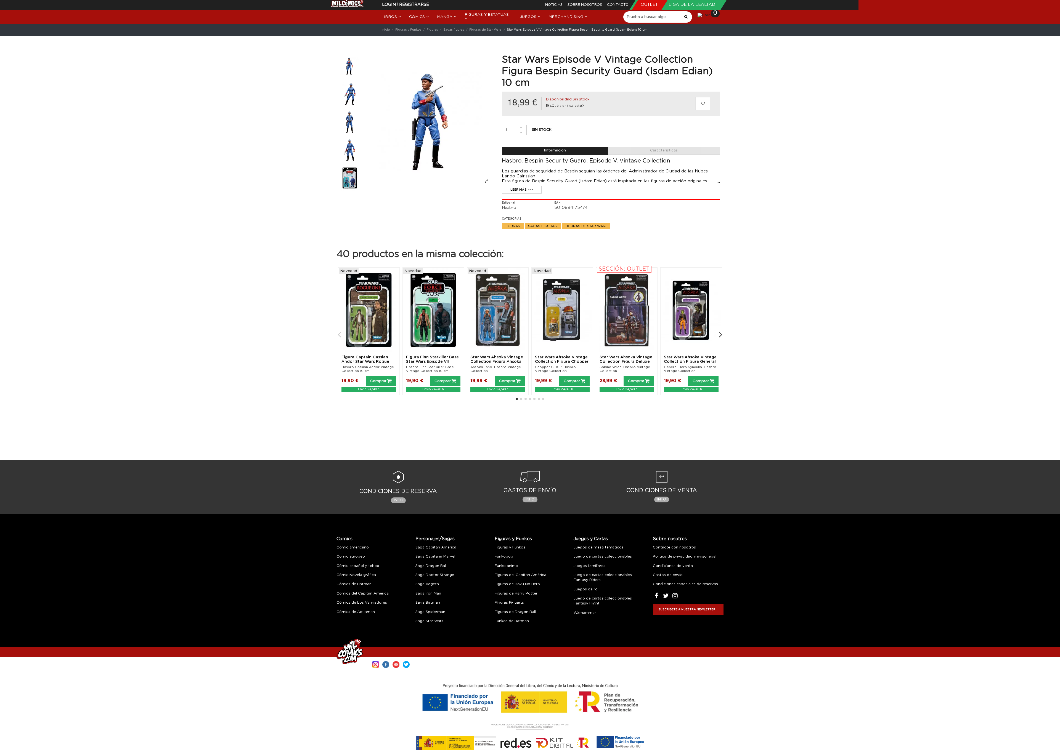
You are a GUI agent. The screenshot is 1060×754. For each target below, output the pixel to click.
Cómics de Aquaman (355, 612)
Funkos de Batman (512, 621)
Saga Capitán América (435, 547)
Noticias (554, 5)
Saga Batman (427, 602)
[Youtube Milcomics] (396, 664)
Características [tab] (664, 150)
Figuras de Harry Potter (516, 593)
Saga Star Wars (429, 621)
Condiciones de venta (673, 566)
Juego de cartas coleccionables (603, 556)
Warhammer (585, 613)
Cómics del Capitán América (362, 593)
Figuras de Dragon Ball (515, 612)
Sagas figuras (543, 226)
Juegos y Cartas (591, 539)
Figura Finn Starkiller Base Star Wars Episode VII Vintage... (432, 362)
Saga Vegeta (427, 584)
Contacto (618, 5)
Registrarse (414, 4)
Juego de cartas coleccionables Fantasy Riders (603, 577)
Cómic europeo (350, 556)
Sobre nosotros (585, 5)
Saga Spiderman (430, 612)
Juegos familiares (589, 566)
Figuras (513, 226)
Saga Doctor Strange (434, 575)
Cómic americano (352, 547)
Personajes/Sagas (435, 539)
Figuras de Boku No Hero (517, 584)
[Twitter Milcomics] (406, 664)
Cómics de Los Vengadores (361, 602)
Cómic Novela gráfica (356, 575)
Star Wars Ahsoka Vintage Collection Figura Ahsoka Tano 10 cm (496, 362)
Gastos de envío (668, 575)
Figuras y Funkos (513, 539)
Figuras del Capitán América (520, 575)
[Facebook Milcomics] (385, 664)
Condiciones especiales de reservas (685, 584)
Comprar (378, 381)
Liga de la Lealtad (692, 4)
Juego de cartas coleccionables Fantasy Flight (603, 601)
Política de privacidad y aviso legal (684, 556)
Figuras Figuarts (509, 602)
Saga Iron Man (428, 593)
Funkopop (504, 556)
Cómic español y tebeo (357, 566)
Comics (344, 539)
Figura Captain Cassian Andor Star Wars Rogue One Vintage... (365, 362)
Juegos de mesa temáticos (599, 547)
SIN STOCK (542, 130)
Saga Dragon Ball (431, 566)
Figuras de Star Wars (586, 226)
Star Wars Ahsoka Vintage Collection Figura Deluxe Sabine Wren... (626, 362)
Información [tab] (555, 150)
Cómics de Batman (354, 584)
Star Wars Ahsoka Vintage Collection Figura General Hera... (690, 362)
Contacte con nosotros (674, 547)
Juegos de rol (586, 589)
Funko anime (506, 566)
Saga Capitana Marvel (435, 556)
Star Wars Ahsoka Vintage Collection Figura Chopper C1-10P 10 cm (562, 362)
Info (398, 500)
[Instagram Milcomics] (375, 664)
